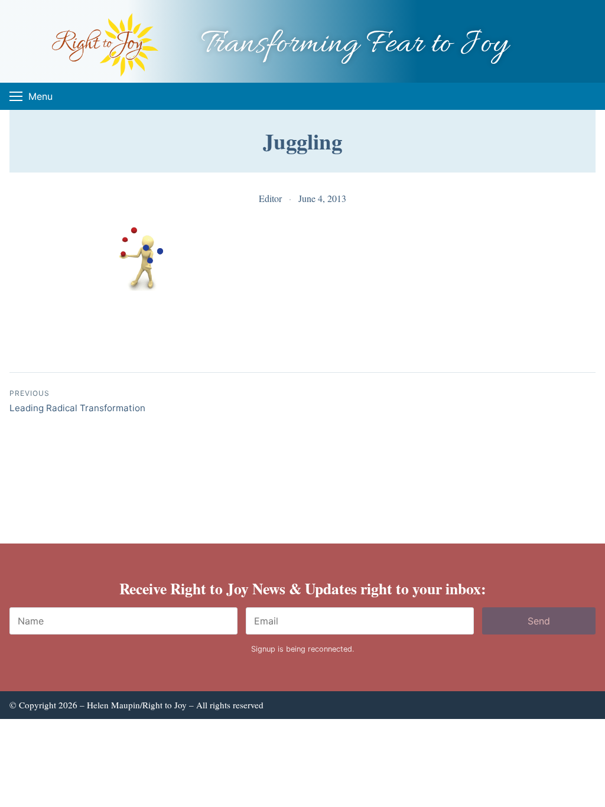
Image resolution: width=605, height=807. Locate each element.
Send (539, 621)
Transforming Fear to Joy (354, 44)
